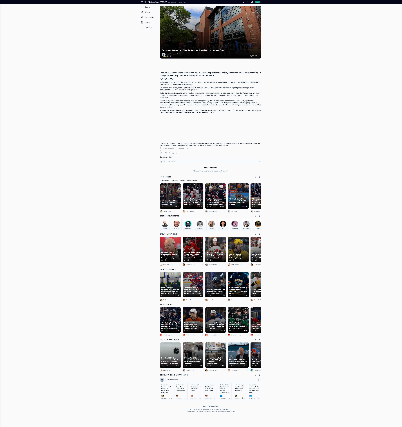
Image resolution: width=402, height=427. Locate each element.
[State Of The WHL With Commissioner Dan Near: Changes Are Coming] (238, 355)
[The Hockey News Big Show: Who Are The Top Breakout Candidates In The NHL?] (261, 320)
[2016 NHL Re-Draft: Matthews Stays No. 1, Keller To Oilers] (261, 249)
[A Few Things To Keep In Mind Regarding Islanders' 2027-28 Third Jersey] (238, 284)
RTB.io (229, 409)
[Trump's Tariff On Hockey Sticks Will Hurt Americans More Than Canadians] (193, 355)
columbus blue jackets (168, 148)
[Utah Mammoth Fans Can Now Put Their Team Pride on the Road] (215, 284)
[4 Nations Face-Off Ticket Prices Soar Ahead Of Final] (170, 196)
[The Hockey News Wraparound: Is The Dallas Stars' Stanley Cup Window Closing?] (238, 320)
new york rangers (180, 148)
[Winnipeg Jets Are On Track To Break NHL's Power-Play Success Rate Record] (261, 196)
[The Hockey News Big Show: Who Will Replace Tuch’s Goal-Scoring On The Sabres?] (215, 320)
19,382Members (172, 2)
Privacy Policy (231, 411)
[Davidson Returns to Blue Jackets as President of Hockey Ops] (210, 32)
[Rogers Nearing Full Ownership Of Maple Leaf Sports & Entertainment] (215, 355)
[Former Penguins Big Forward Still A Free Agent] (261, 284)
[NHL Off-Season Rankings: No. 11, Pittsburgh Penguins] (238, 249)
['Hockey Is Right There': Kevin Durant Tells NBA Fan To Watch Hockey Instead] (238, 196)
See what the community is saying (174, 375)
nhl (187, 148)
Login (257, 2)
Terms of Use (220, 411)
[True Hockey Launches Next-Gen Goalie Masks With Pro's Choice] (261, 355)
